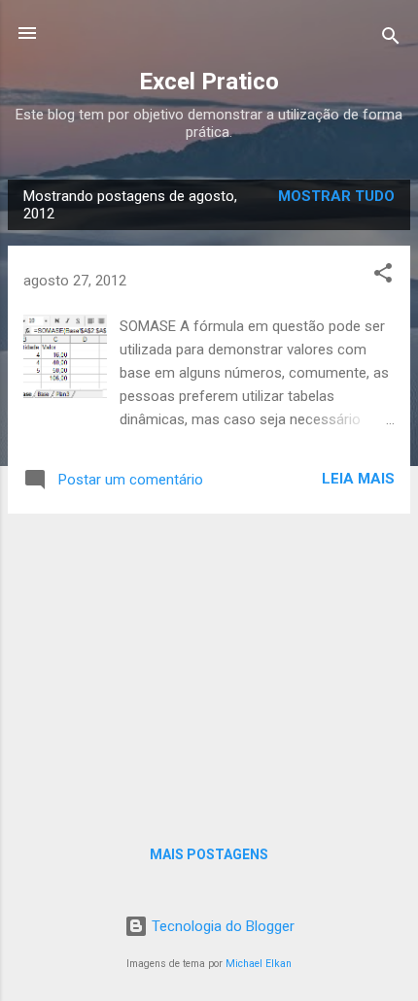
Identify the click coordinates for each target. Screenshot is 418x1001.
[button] (383, 276)
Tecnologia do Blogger (221, 926)
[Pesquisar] (390, 39)
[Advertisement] (209, 665)
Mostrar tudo (336, 196)
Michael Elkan (259, 963)
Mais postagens (209, 854)
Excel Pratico (209, 81)
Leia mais (358, 478)
